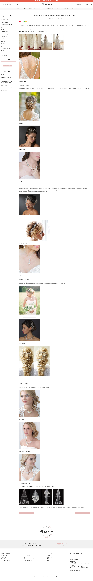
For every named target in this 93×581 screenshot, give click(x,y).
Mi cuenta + (80, 4)
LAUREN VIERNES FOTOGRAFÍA (29, 317)
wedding (68, 507)
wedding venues (81, 507)
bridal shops (43, 507)
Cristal (28, 483)
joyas (22, 419)
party (64, 507)
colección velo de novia (27, 486)
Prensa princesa (6, 11)
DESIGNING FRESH (67, 579)
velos (30, 217)
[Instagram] (74, 557)
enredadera (31, 378)
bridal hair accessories (35, 507)
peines (23, 343)
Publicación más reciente (82, 512)
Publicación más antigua (26, 512)
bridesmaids (49, 507)
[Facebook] (71, 557)
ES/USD (91, 4)
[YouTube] (80, 557)
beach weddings (26, 507)
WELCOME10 (62, 544)
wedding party (74, 507)
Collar (25, 81)
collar (24, 275)
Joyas (28, 451)
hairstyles (55, 507)
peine (22, 123)
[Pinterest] (77, 557)
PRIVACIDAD (61, 579)
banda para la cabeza (25, 243)
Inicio (1, 11)
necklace (60, 507)
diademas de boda (23, 149)
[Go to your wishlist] (77, 4)
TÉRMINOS (56, 579)
